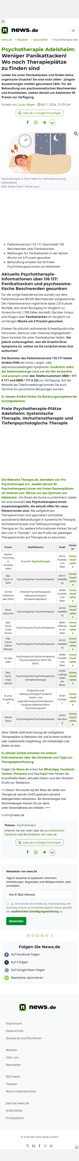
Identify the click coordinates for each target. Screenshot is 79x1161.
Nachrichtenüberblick (21, 1091)
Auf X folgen (19, 962)
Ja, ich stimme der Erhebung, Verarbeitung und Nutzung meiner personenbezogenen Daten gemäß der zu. (39, 907)
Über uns (12, 1057)
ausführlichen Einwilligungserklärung (35, 911)
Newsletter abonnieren (26, 978)
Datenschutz (15, 1031)
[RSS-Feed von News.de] (51, 1145)
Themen (11, 1084)
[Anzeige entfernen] (76, 1147)
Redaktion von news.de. (42, 834)
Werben (11, 1050)
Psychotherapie (26, 825)
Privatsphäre (15, 1118)
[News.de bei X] (45, 1145)
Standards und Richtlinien (24, 1038)
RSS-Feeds (13, 1077)
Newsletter (13, 1065)
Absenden (16, 921)
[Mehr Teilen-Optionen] (52, 122)
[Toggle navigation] (73, 30)
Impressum (14, 1023)
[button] (39, 113)
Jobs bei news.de (17, 1103)
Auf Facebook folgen (25, 954)
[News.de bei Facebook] (39, 1145)
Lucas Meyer (26, 105)
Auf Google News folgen (27, 970)
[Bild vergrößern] (76, 133)
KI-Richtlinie (14, 1111)
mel (4, 815)
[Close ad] (3, 21)
